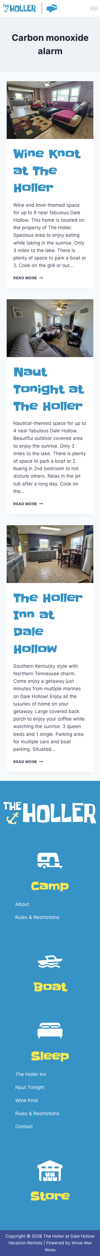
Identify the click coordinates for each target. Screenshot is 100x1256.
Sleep (50, 1056)
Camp (50, 886)
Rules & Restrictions (37, 917)
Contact (24, 1126)
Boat (50, 987)
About (22, 904)
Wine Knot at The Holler (46, 171)
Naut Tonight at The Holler (48, 389)
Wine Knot (26, 1100)
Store (50, 1196)
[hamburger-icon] (94, 8)
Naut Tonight (29, 1087)
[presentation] (50, 110)
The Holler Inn (30, 1074)
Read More (28, 278)
